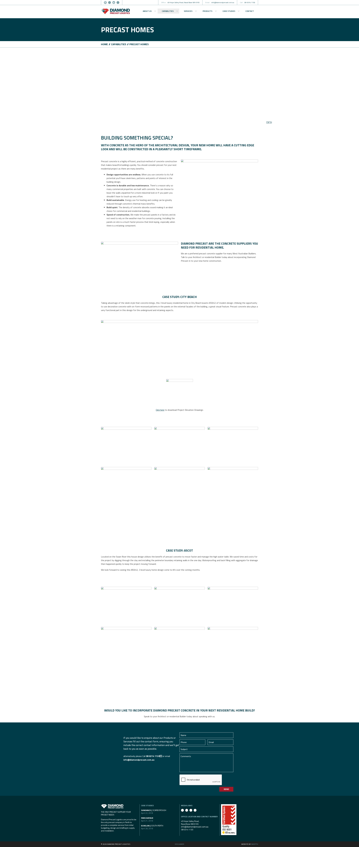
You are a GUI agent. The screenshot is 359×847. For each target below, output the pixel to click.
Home (104, 44)
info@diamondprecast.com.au (138, 759)
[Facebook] (109, 2)
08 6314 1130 (154, 756)
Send (226, 789)
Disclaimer (179, 844)
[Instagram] (105, 2)
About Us (147, 11)
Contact (249, 11)
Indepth (254, 844)
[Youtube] (118, 2)
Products (207, 11)
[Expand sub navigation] (155, 11)
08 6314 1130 (187, 829)
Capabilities (168, 11)
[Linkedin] (113, 2)
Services (188, 11)
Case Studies (229, 11)
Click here (160, 410)
